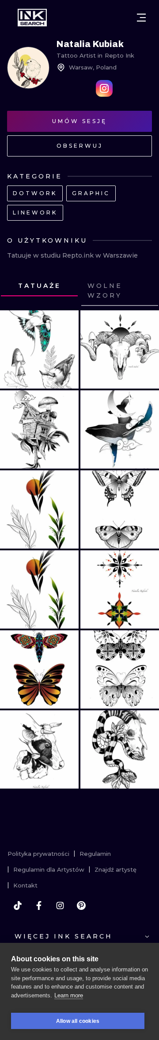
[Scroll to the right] (144, 291)
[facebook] (38, 905)
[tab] (39, 286)
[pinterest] (81, 905)
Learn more (68, 995)
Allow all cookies (77, 1021)
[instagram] (60, 905)
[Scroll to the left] (15, 291)
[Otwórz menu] (141, 17)
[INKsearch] (32, 17)
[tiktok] (17, 905)
